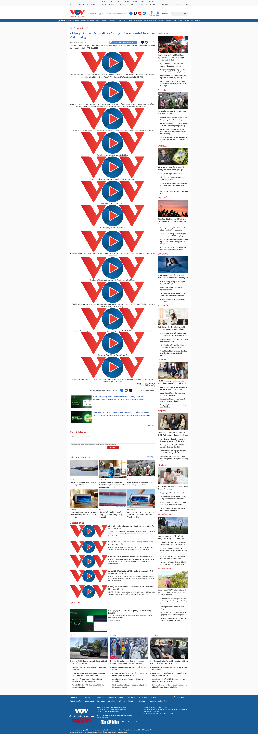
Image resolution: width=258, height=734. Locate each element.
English (165, 13)
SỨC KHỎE (163, 305)
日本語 (122, 4)
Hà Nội (92, 13)
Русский (165, 4)
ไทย (187, 4)
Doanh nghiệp (137, 20)
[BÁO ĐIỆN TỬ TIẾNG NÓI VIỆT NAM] (77, 13)
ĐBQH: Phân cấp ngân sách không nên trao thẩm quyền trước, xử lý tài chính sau (174, 140)
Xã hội (77, 20)
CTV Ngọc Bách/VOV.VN (146, 384)
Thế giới (83, 20)
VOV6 (142, 1)
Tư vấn (154, 635)
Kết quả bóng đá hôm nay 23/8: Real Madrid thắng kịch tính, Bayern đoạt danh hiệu (173, 84)
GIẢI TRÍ (162, 411)
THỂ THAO (163, 33)
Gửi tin (112, 447)
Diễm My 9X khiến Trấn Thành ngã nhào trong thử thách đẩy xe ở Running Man (174, 459)
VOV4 (127, 1)
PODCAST (162, 465)
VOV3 (119, 1)
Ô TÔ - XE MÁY (77, 28)
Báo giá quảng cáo (103, 717)
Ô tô (88, 28)
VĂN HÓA (162, 146)
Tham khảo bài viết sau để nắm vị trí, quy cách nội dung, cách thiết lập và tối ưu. (118, 399)
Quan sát (74, 602)
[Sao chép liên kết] (149, 42)
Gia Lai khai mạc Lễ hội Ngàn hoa (171, 174)
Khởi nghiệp (164, 568)
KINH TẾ (162, 90)
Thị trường (104, 20)
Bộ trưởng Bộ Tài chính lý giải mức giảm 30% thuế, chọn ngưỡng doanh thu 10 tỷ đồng (173, 132)
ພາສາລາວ (153, 4)
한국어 (141, 4)
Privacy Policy (98, 444)
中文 (71, 4)
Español (176, 4)
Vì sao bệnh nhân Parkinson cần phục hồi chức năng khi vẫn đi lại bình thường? (173, 353)
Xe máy (114, 635)
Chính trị (71, 20)
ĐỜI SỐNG (163, 254)
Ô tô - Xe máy (127, 20)
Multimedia (90, 20)
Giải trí (174, 20)
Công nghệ (146, 20)
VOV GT (151, 1)
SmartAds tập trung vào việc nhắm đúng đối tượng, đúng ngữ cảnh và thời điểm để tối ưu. (121, 415)
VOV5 (135, 1)
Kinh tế (97, 20)
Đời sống (161, 20)
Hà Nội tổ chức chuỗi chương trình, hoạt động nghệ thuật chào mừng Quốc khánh (174, 185)
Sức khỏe (154, 20)
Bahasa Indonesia (108, 4)
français (81, 4)
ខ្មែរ (132, 4)
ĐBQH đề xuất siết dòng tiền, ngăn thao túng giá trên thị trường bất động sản (173, 550)
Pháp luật (112, 20)
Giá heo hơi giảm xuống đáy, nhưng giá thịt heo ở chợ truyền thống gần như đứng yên (174, 242)
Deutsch (93, 4)
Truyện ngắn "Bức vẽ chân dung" (172, 493)
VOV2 (111, 1)
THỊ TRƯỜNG (164, 197)
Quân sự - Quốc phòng (190, 20)
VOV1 (104, 1)
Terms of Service (109, 444)
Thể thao (119, 20)
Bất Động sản (165, 514)
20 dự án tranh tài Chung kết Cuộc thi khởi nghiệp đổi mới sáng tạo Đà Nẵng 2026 (173, 601)
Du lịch (179, 20)
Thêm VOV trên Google (146, 390)
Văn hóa (168, 20)
